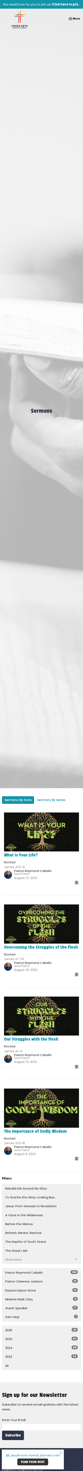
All (6, 1366)
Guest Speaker (40, 1308)
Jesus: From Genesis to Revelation (31, 1206)
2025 (40, 1339)
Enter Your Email (14, 1420)
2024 (40, 1348)
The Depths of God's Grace (25, 1242)
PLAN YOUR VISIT (33, 1462)
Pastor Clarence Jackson (40, 1281)
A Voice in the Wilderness (24, 1215)
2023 (40, 1356)
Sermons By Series (51, 800)
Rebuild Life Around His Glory (26, 1188)
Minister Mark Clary (40, 1299)
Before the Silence (19, 1224)
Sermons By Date (18, 800)
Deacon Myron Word (40, 1290)
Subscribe (13, 1435)
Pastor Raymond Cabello (40, 1272)
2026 (40, 1330)
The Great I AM (16, 1251)
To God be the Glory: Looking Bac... (30, 1197)
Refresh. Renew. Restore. (23, 1233)
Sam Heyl (40, 1317)
